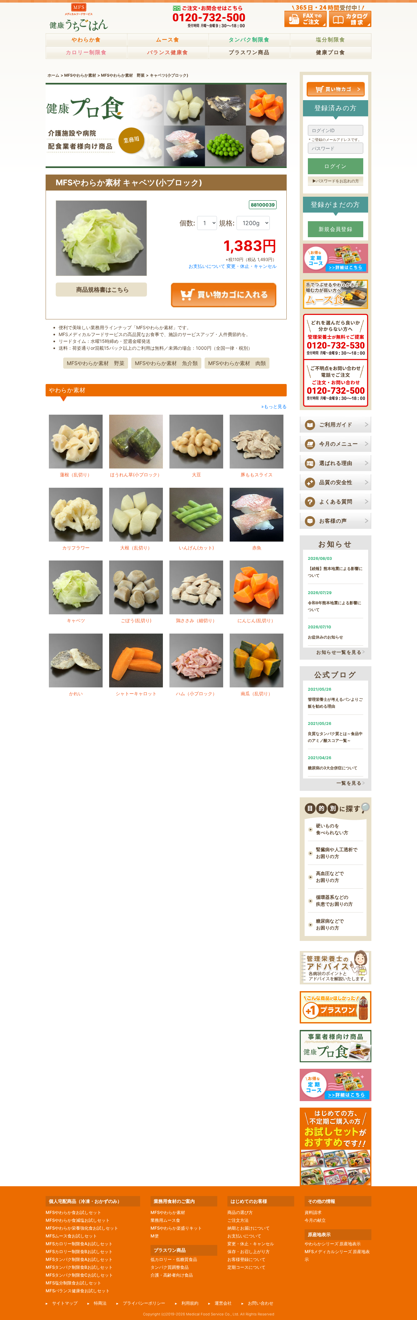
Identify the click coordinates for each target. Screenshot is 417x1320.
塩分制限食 (330, 39)
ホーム (53, 75)
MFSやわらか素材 (80, 75)
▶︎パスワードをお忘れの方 (335, 180)
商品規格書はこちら (102, 289)
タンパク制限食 (249, 39)
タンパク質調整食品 (170, 1267)
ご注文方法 (238, 1220)
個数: (188, 223)
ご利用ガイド (335, 424)
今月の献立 (315, 1220)
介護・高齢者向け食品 (172, 1275)
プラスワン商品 (249, 52)
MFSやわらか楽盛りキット (176, 1228)
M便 (155, 1235)
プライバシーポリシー (144, 1303)
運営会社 (223, 1303)
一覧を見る (349, 783)
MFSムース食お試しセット (71, 1235)
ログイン (335, 166)
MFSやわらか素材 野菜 (123, 75)
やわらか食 (86, 39)
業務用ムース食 (165, 1220)
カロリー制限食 (86, 52)
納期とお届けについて (248, 1228)
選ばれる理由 (335, 463)
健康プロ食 (330, 52)
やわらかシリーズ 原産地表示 (333, 1243)
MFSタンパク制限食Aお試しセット (79, 1259)
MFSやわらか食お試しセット (73, 1212)
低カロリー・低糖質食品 (174, 1259)
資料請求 (313, 1212)
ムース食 (168, 39)
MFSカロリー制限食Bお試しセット (79, 1251)
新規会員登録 (336, 229)
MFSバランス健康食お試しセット (78, 1290)
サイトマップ (65, 1303)
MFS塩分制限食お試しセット (73, 1282)
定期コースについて (246, 1267)
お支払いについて (207, 266)
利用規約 (189, 1303)
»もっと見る (274, 406)
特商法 (100, 1303)
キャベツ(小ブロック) (169, 75)
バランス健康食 (167, 52)
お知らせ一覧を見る (339, 652)
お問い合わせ (260, 1303)
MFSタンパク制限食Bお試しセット (79, 1267)
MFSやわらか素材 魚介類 (166, 363)
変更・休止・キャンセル (251, 266)
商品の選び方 (240, 1212)
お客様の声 (333, 520)
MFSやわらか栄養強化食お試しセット (82, 1228)
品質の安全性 (335, 482)
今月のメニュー (338, 443)
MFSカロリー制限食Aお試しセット (79, 1243)
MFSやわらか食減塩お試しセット (78, 1220)
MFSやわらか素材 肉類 (237, 363)
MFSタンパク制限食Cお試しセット (79, 1275)
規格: (228, 223)
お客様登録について (246, 1259)
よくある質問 (335, 501)
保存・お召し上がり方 (248, 1251)
